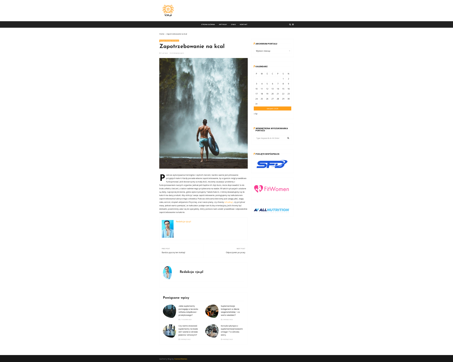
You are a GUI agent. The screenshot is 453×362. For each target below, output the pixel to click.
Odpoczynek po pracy (235, 252)
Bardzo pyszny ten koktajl (173, 252)
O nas (233, 24)
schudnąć (228, 202)
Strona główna (208, 24)
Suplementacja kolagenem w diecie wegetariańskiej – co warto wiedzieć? (230, 310)
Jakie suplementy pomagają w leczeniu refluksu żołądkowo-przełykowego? (188, 310)
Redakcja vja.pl (178, 53)
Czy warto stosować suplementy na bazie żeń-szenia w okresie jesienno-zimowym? (188, 330)
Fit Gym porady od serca (169, 41)
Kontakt (243, 24)
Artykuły (223, 24)
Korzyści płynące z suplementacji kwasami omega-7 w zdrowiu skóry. (232, 330)
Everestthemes (180, 359)
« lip (255, 113)
